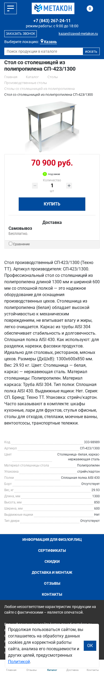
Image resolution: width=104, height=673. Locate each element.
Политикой (19, 661)
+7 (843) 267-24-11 (52, 20)
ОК (90, 645)
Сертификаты (52, 550)
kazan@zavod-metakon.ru (78, 34)
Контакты (52, 594)
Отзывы (52, 583)
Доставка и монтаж (52, 572)
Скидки (52, 561)
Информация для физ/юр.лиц (52, 539)
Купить (52, 204)
